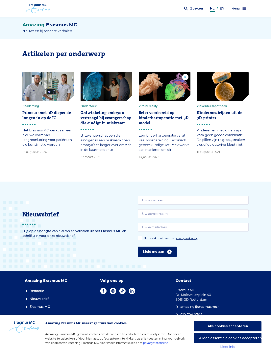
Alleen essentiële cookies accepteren (230, 338)
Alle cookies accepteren (228, 326)
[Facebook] (103, 291)
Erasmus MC (40, 307)
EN (222, 8)
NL (212, 8)
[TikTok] (122, 291)
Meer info (227, 347)
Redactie (37, 291)
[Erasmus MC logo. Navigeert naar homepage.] (38, 8)
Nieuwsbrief (39, 299)
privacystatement (155, 343)
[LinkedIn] (132, 291)
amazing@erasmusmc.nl (200, 307)
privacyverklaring (186, 238)
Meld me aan (153, 252)
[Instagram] (113, 291)
